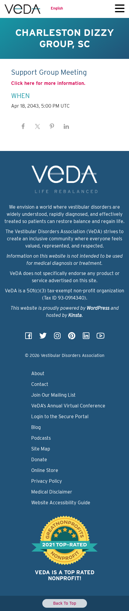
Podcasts (41, 438)
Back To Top (64, 603)
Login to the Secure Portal (59, 416)
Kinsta (75, 315)
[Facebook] (28, 337)
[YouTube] (100, 337)
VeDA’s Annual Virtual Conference (68, 406)
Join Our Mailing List (53, 395)
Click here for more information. (48, 83)
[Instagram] (57, 337)
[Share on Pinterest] (52, 126)
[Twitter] (43, 337)
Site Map (40, 449)
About (37, 373)
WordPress (98, 308)
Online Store (44, 470)
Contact (39, 384)
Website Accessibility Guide (60, 502)
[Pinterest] (71, 337)
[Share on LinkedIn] (66, 126)
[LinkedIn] (86, 337)
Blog (36, 427)
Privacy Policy (46, 481)
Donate (39, 459)
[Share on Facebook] (23, 126)
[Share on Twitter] (37, 126)
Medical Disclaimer (51, 492)
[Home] (22, 9)
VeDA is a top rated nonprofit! (64, 575)
